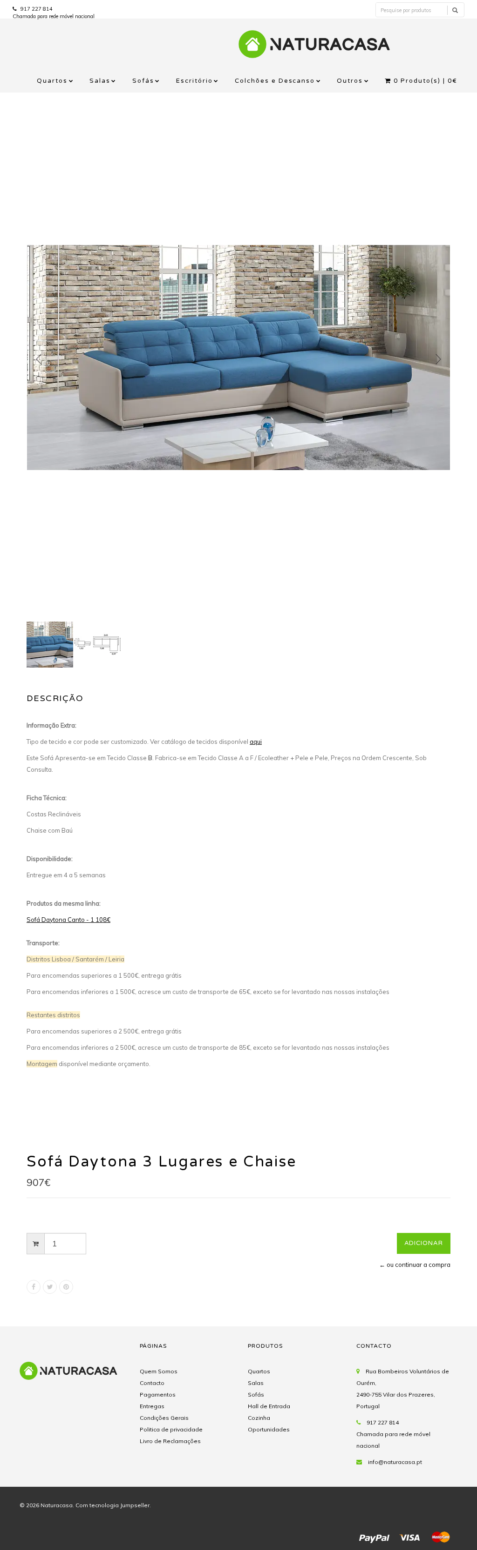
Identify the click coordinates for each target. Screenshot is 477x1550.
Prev (38, 359)
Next (438, 359)
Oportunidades (269, 1429)
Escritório (194, 81)
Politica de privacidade (171, 1429)
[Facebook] (34, 1287)
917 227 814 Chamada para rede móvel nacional (393, 1434)
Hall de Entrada (269, 1406)
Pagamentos (158, 1394)
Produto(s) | (425, 81)
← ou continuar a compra (414, 1264)
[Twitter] (50, 1287)
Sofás (143, 81)
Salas (99, 81)
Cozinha (259, 1417)
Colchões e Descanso (275, 81)
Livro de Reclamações (170, 1440)
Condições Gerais (164, 1417)
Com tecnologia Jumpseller (112, 1505)
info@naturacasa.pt (395, 1461)
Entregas (152, 1406)
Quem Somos (158, 1371)
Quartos (52, 81)
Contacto (152, 1382)
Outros (350, 81)
